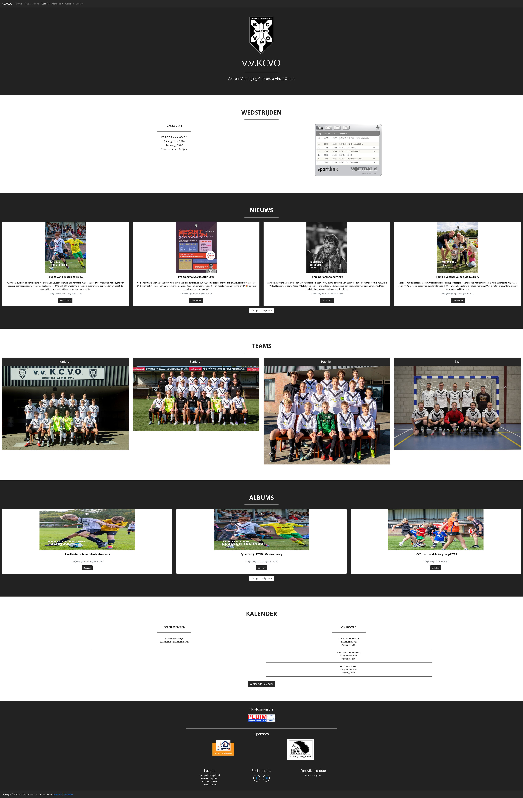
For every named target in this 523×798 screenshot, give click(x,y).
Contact (79, 3)
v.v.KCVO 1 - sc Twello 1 (348, 652)
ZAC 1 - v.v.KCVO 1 (349, 666)
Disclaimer (68, 794)
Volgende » (267, 310)
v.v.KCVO (7, 3)
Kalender (45, 3)
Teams (27, 3)
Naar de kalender (262, 683)
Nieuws (18, 3)
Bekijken (87, 568)
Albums (36, 3)
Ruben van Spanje (313, 775)
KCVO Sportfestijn (174, 638)
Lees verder (65, 300)
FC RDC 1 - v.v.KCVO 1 (174, 137)
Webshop (69, 3)
